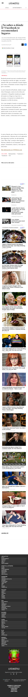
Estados (3, 595)
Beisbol (3, 568)
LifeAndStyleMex (17, 674)
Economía (3, 580)
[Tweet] (23, 45)
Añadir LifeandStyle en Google (9, 48)
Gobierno (3, 590)
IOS (10, 155)
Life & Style (4, 556)
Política (3, 589)
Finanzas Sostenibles (5, 606)
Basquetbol (4, 570)
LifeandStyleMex (11, 674)
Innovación (3, 607)
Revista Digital (4, 574)
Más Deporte (4, 571)
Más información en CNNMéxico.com (11, 150)
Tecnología (3, 582)
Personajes (3, 642)
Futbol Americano (5, 569)
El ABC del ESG (4, 608)
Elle (2, 630)
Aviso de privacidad (14, 687)
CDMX (2, 594)
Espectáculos (4, 620)
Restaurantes (12, 154)
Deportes (3, 559)
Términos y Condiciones (14, 685)
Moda (2, 624)
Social (2, 602)
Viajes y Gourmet (4, 563)
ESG (2, 584)
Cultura (3, 627)
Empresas (3, 577)
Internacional (4, 581)
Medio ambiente (4, 601)
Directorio (14, 691)
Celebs (2, 633)
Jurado (2, 645)
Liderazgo (3, 614)
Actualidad (3, 613)
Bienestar (3, 643)
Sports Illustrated (7, 566)
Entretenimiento (17, 7)
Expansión (4, 576)
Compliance (14, 688)
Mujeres (3, 612)
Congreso (3, 593)
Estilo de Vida (4, 644)
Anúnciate (14, 689)
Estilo (7, 7)
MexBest (3, 637)
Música (2, 562)
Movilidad (3, 605)
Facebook (20, 154)
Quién (3, 619)
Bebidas (3, 639)
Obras (2, 583)
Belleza (3, 625)
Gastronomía (4, 638)
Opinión (3, 596)
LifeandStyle (4, 587)
